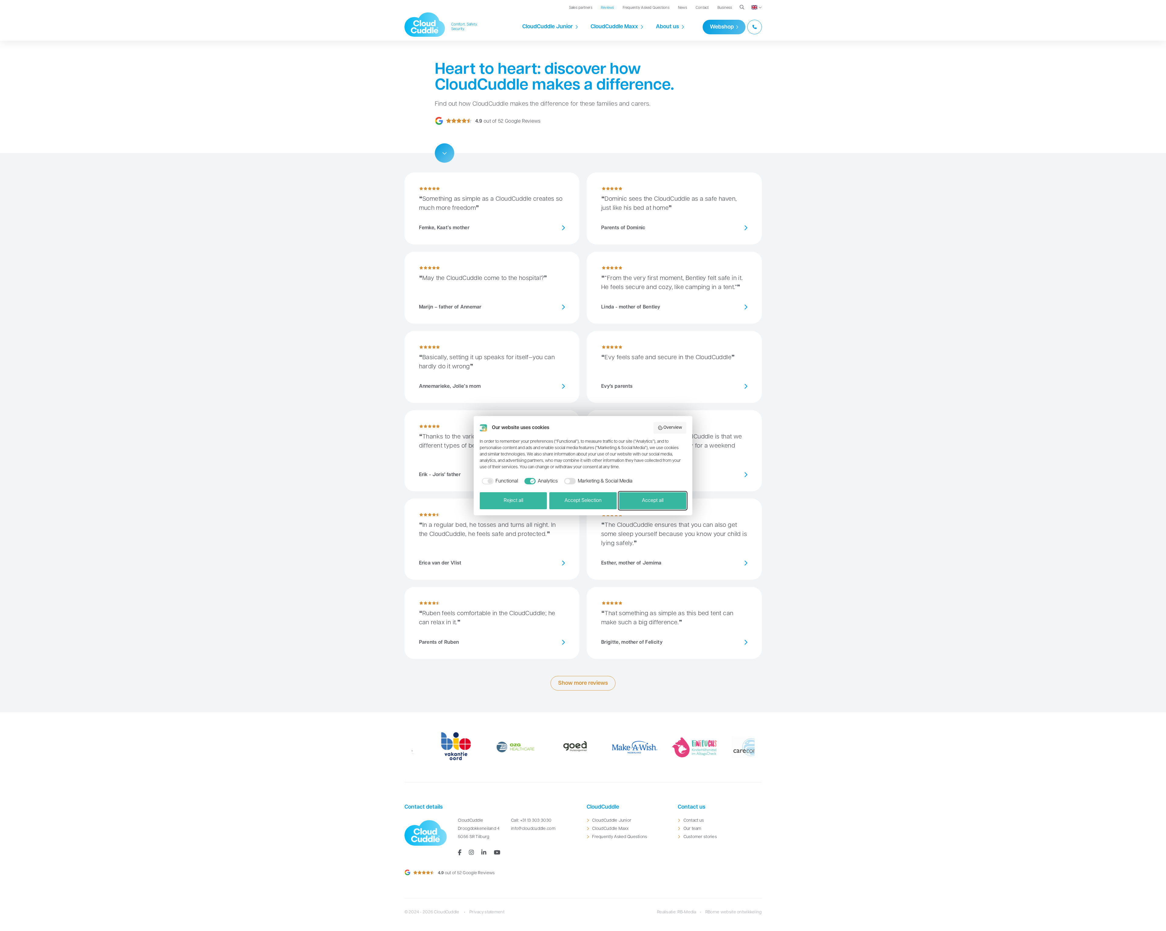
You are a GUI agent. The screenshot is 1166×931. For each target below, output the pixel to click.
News (682, 8)
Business (725, 8)
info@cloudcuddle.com (533, 829)
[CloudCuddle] (424, 24)
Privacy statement (486, 912)
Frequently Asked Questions (646, 8)
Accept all (652, 500)
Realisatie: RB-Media (676, 912)
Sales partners (580, 8)
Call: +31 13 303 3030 (531, 820)
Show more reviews (583, 683)
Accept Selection (583, 500)
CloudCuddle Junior (547, 27)
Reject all (513, 500)
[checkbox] (499, 481)
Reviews (607, 8)
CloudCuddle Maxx (614, 27)
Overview (672, 427)
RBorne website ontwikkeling (733, 912)
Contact (702, 8)
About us (667, 27)
